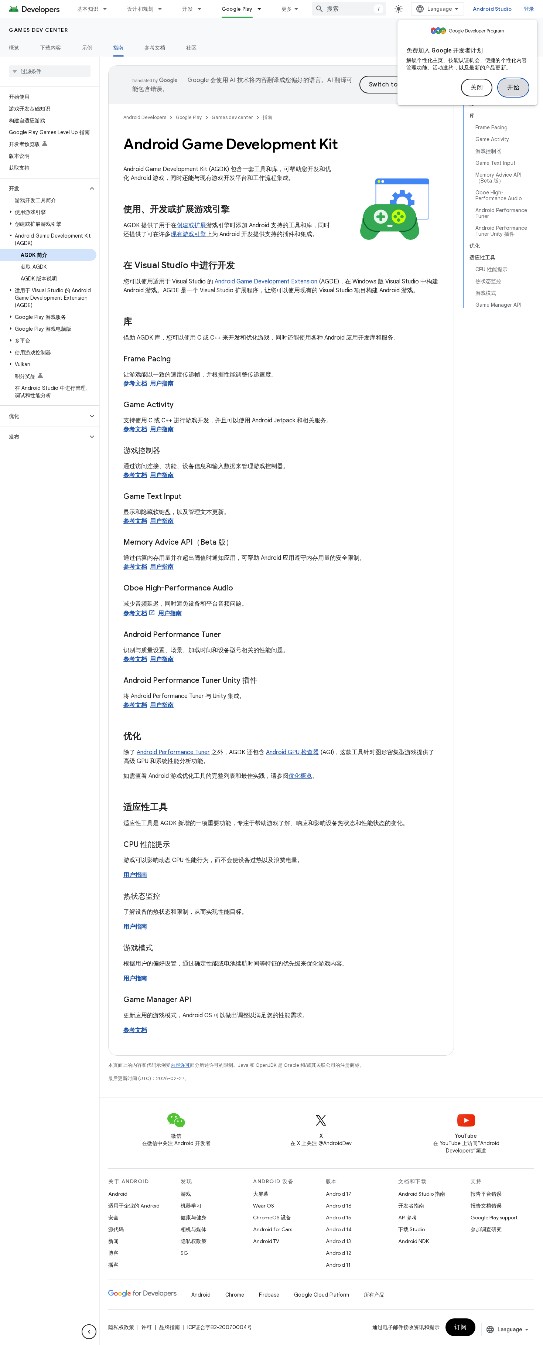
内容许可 (180, 1065)
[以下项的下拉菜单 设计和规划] (163, 9)
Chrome (234, 1294)
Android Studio (492, 9)
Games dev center (38, 30)
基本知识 (87, 9)
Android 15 (338, 1217)
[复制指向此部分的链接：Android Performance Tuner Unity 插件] (264, 681)
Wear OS (263, 1205)
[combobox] (349, 9)
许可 (146, 1327)
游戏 (186, 1194)
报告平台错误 (486, 1194)
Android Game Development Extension (266, 281)
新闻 (113, 1241)
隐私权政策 (193, 1241)
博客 (113, 1253)
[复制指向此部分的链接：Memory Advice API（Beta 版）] (240, 542)
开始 (513, 87)
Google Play (237, 9)
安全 (113, 1217)
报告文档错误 (486, 1205)
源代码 (116, 1229)
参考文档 (154, 47)
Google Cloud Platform (321, 1294)
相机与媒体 (193, 1229)
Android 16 (339, 1205)
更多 (286, 9)
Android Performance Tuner (173, 752)
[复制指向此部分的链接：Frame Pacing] (178, 359)
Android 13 (338, 1241)
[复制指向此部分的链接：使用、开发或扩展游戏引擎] (237, 209)
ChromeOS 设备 (272, 1217)
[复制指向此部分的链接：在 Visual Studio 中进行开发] (242, 266)
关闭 (477, 87)
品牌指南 (169, 1327)
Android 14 (339, 1229)
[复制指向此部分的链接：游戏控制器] (167, 451)
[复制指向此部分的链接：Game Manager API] (198, 1000)
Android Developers (144, 117)
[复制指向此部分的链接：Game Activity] (181, 405)
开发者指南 (411, 1205)
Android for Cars (272, 1229)
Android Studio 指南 (421, 1194)
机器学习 (191, 1205)
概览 (14, 47)
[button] (44, 188)
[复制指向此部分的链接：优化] (148, 736)
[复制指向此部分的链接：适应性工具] (175, 807)
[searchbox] (49, 71)
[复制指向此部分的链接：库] (139, 322)
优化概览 (300, 776)
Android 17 (338, 1194)
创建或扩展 (191, 225)
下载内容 (50, 47)
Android (117, 1194)
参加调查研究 (486, 1229)
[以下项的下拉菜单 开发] (203, 9)
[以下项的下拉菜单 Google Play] (263, 9)
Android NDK (413, 1241)
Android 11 (338, 1264)
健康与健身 (193, 1217)
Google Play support (494, 1217)
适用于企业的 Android (134, 1205)
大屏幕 (261, 1194)
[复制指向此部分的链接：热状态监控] (167, 896)
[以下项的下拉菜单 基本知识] (108, 9)
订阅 (460, 1327)
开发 (187, 9)
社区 (191, 47)
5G (184, 1253)
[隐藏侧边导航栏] (89, 1331)
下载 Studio (411, 1229)
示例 (87, 47)
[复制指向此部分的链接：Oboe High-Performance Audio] (240, 588)
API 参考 (407, 1217)
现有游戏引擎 (188, 234)
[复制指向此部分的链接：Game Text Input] (188, 497)
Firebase (269, 1294)
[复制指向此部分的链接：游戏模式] (160, 948)
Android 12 (338, 1253)
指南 (118, 47)
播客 (113, 1264)
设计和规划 (140, 9)
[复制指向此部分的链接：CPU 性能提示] (177, 845)
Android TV (266, 1241)
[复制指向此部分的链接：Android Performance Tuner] (228, 635)
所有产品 (374, 1294)
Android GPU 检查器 (292, 752)
